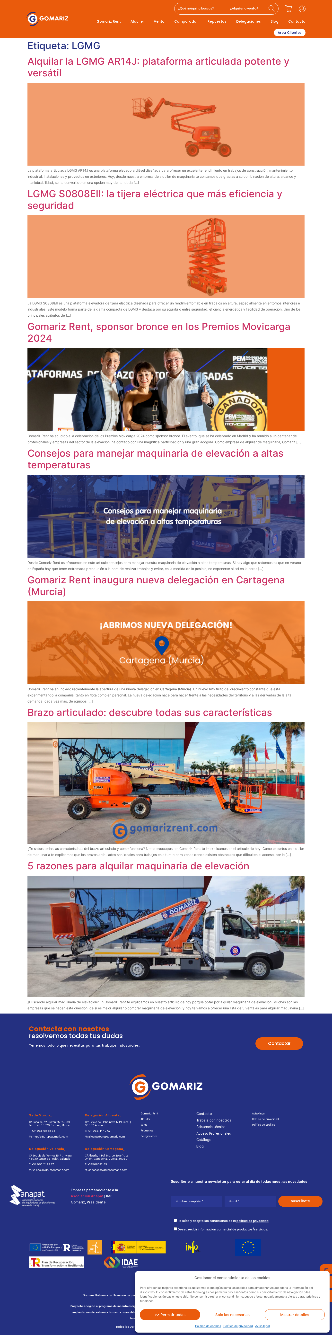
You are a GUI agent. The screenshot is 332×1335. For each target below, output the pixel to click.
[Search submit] (272, 8)
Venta (159, 21)
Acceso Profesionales (213, 1133)
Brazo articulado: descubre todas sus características (149, 712)
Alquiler (137, 21)
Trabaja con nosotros (213, 1120)
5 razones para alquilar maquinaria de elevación (138, 866)
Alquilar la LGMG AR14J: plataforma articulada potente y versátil (158, 67)
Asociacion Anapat (87, 1196)
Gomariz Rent (108, 21)
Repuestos (217, 21)
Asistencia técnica (211, 1127)
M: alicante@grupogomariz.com (105, 1136)
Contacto (297, 21)
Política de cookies (208, 1326)
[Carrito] (289, 9)
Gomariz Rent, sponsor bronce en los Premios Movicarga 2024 (158, 332)
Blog (275, 21)
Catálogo (203, 1140)
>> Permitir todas (170, 1314)
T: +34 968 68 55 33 (42, 1131)
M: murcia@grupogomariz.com (48, 1136)
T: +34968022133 (96, 1164)
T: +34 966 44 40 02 (98, 1131)
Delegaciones (248, 21)
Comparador (186, 21)
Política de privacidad (238, 1326)
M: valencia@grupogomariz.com (49, 1170)
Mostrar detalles (294, 1314)
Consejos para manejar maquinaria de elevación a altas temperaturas (155, 459)
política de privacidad (252, 1221)
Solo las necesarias (232, 1314)
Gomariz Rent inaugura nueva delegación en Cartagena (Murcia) (156, 585)
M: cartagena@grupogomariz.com (106, 1170)
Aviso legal (262, 1326)
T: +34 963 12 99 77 (41, 1164)
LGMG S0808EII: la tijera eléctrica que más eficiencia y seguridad (154, 199)
